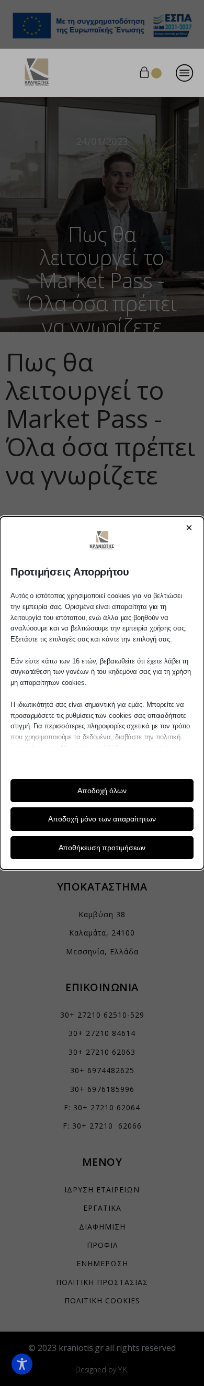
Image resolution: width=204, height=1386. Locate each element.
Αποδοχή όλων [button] (102, 790)
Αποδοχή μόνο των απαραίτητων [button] (101, 819)
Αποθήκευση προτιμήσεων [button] (102, 847)
